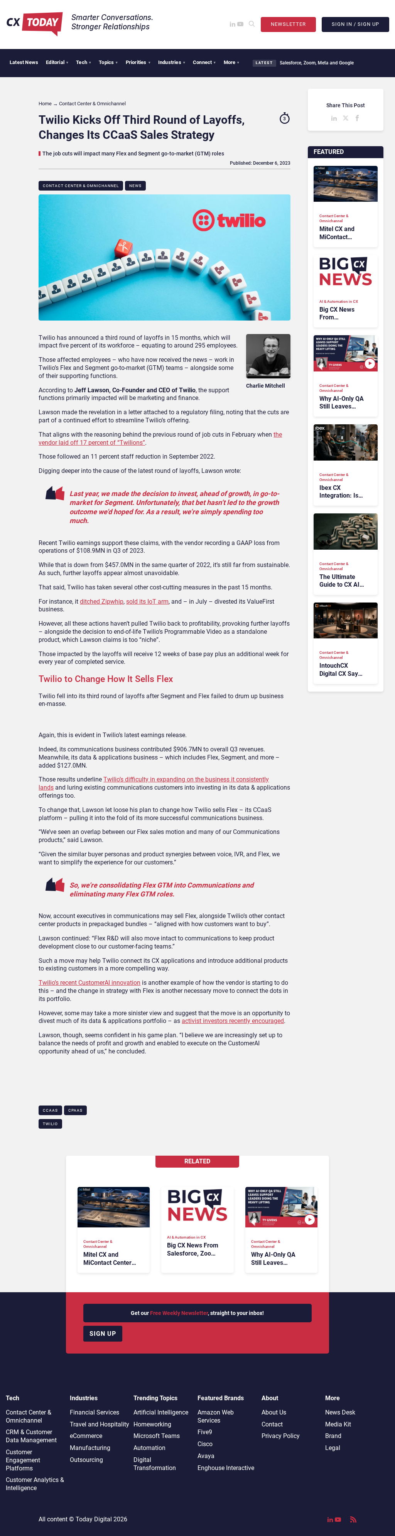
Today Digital (94, 1519)
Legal (332, 1448)
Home (45, 103)
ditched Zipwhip (101, 601)
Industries (171, 62)
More (232, 62)
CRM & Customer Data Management (31, 1436)
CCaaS (50, 1110)
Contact (272, 1424)
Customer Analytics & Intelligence (35, 1484)
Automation (149, 1448)
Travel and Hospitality (99, 1424)
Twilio (50, 1124)
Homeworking (152, 1424)
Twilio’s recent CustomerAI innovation (89, 982)
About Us (274, 1412)
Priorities (138, 62)
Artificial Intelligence (160, 1412)
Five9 (205, 1432)
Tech (83, 62)
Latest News (24, 62)
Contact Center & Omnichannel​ (81, 186)
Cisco (205, 1444)
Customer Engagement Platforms (23, 1460)
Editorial (57, 62)
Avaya (206, 1456)
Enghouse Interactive (226, 1468)
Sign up (102, 1333)
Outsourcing (86, 1459)
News (135, 186)
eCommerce (86, 1436)
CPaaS (75, 1110)
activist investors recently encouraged (233, 1021)
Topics (108, 62)
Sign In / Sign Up (355, 24)
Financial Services (94, 1412)
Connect (204, 62)
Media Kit (338, 1424)
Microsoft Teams (156, 1436)
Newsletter (288, 24)
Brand (333, 1436)
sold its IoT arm (147, 601)
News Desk (340, 1412)
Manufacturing (90, 1448)
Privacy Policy (281, 1436)
